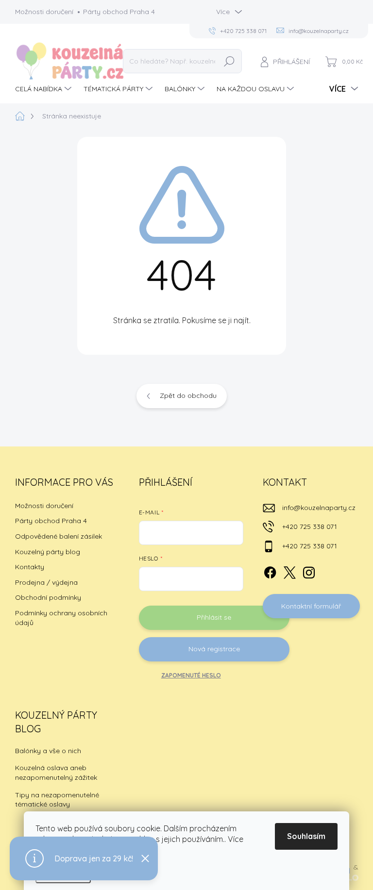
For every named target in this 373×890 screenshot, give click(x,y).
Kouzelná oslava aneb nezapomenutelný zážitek (56, 772)
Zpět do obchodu (188, 395)
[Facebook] (270, 570)
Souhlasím (306, 836)
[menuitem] (44, 88)
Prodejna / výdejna (46, 582)
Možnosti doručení (44, 11)
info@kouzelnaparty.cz (319, 507)
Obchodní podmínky (48, 597)
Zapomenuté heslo (191, 675)
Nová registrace (214, 648)
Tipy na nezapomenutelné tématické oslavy (57, 800)
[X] (289, 570)
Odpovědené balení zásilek (58, 536)
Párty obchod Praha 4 (119, 11)
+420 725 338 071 (309, 526)
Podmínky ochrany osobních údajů (61, 618)
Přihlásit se (214, 617)
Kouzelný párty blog (47, 551)
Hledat (229, 61)
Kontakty (29, 566)
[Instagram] (309, 570)
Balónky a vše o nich (48, 750)
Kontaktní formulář (311, 606)
